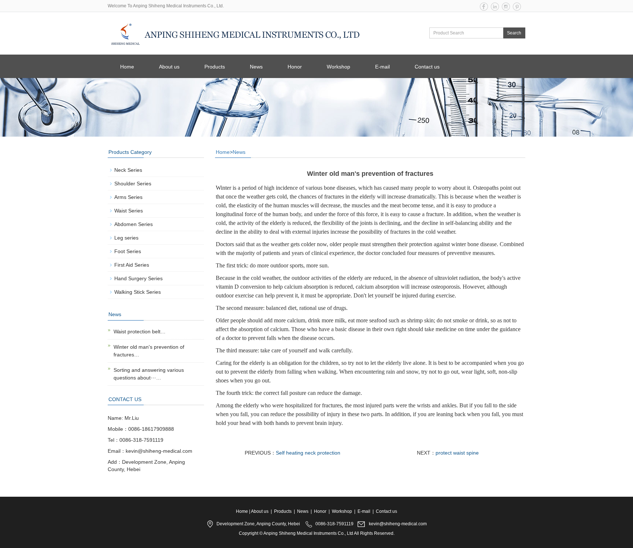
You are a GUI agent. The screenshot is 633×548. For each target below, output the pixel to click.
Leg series (126, 238)
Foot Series (127, 251)
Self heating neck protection (308, 453)
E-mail (382, 67)
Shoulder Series (132, 183)
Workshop (338, 67)
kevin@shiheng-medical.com (398, 523)
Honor (295, 67)
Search (514, 33)
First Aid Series (131, 265)
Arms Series (128, 197)
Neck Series (128, 170)
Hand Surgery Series (138, 278)
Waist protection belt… (140, 331)
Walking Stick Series (137, 292)
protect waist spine (457, 453)
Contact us (427, 67)
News (256, 67)
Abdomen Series (133, 224)
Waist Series (128, 211)
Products (214, 67)
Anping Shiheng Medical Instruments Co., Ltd (308, 533)
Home (127, 67)
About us (169, 67)
